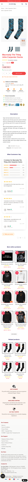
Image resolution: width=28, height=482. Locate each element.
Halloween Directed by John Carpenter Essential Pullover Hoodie (7, 326)
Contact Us (3, 444)
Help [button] (25, 480)
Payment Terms (4, 440)
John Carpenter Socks (6, 10)
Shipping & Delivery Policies (7, 439)
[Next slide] (24, 29)
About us (3, 425)
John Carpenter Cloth (10, 8)
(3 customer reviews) (12, 60)
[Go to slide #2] (17, 49)
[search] (22, 4)
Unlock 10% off (2, 476)
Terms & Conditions (5, 427)
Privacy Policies (4, 429)
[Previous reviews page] (18, 238)
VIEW (7, 261)
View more (14, 334)
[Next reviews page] (24, 238)
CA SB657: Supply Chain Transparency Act (10, 432)
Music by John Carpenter (20, 355)
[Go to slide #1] (10, 49)
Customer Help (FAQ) (6, 446)
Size (3, 65)
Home (2, 8)
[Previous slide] (3, 29)
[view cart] (26, 4)
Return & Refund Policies (6, 442)
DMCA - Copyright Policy (6, 430)
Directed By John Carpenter (7, 264)
